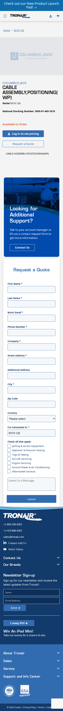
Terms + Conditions (47, 707)
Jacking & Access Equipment (28, 446)
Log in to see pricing (25, 134)
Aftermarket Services (23, 471)
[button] (5, 16)
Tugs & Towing (20, 454)
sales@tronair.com (13, 536)
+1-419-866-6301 (12, 530)
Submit (32, 499)
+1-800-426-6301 (12, 524)
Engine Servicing (21, 463)
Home (6, 30)
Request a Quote (23, 144)
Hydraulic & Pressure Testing (28, 450)
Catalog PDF (18, 623)
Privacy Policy (29, 707)
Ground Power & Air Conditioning (31, 467)
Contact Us (22, 247)
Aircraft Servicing (22, 458)
